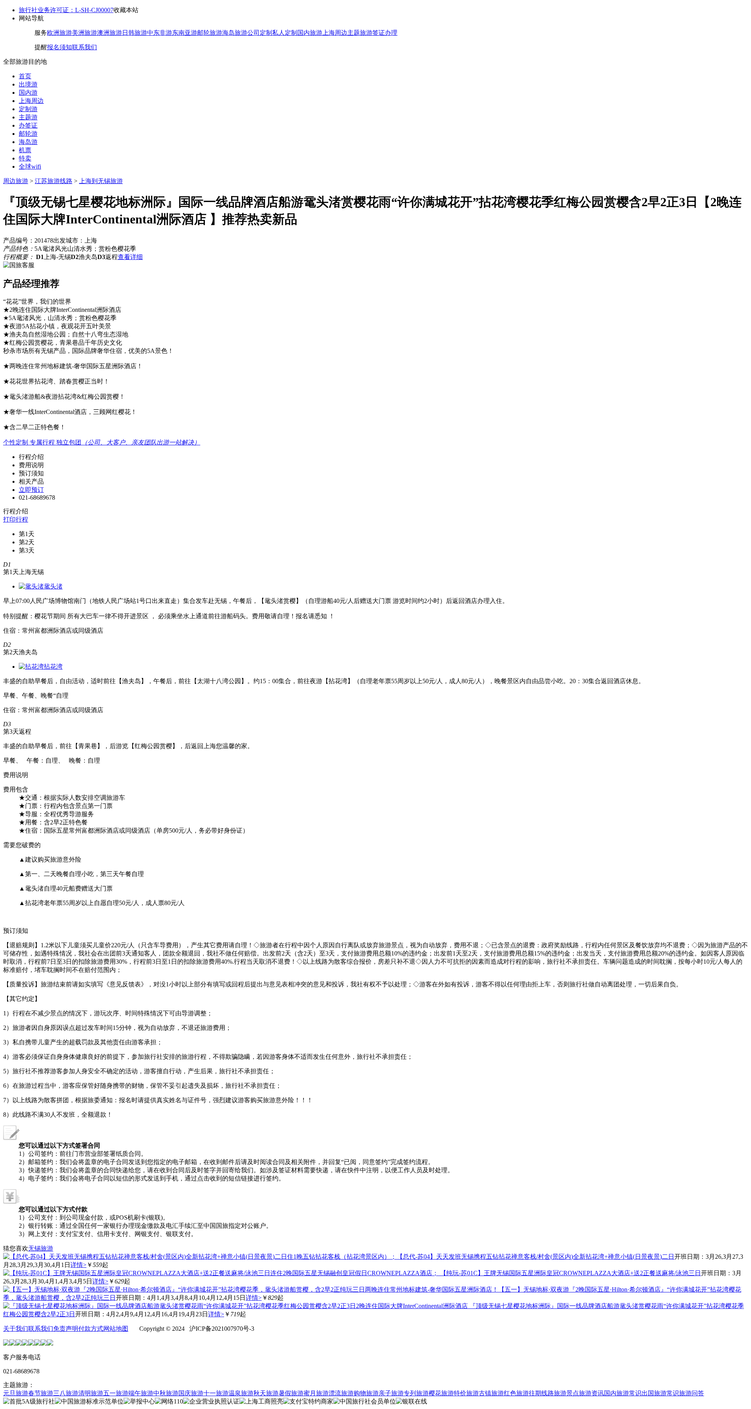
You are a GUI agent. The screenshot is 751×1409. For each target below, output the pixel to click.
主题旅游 (359, 32)
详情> (78, 1264)
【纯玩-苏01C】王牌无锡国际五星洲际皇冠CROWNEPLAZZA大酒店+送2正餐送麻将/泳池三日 (570, 1273)
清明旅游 (90, 1393)
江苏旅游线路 (53, 181)
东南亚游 (184, 32)
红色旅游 (516, 1393)
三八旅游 (65, 1393)
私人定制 (284, 32)
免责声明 (65, 1328)
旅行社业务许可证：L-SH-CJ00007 (66, 10)
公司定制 (259, 32)
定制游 (28, 109)
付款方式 (90, 1328)
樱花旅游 (441, 1393)
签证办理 (384, 32)
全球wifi (30, 166)
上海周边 (334, 32)
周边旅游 (15, 181)
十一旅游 (215, 1393)
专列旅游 (416, 1393)
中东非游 (159, 32)
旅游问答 (691, 1393)
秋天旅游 (265, 1393)
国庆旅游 (190, 1393)
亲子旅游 (391, 1393)
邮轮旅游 (209, 32)
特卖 (25, 158)
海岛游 (28, 142)
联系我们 (84, 47)
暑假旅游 (291, 1393)
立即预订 (31, 489)
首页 (25, 76)
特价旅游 (466, 1393)
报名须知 (59, 47)
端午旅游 (140, 1393)
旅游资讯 (591, 1393)
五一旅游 (115, 1393)
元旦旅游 (15, 1393)
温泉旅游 (240, 1393)
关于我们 (15, 1328)
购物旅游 (366, 1393)
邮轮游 (28, 133)
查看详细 (130, 257)
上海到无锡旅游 (101, 181)
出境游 (28, 84)
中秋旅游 (165, 1393)
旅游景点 (566, 1393)
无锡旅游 (40, 1248)
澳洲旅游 (109, 32)
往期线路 (541, 1393)
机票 (25, 150)
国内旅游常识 (622, 1393)
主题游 (28, 117)
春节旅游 (40, 1393)
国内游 (28, 92)
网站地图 (115, 1328)
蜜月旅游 (316, 1393)
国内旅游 (309, 32)
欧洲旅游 (59, 32)
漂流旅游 (341, 1393)
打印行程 (15, 519)
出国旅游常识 (660, 1393)
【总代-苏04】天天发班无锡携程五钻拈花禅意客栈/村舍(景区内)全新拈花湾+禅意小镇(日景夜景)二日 (535, 1256)
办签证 (28, 125)
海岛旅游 (234, 32)
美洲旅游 (84, 32)
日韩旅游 (134, 32)
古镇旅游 (491, 1393)
